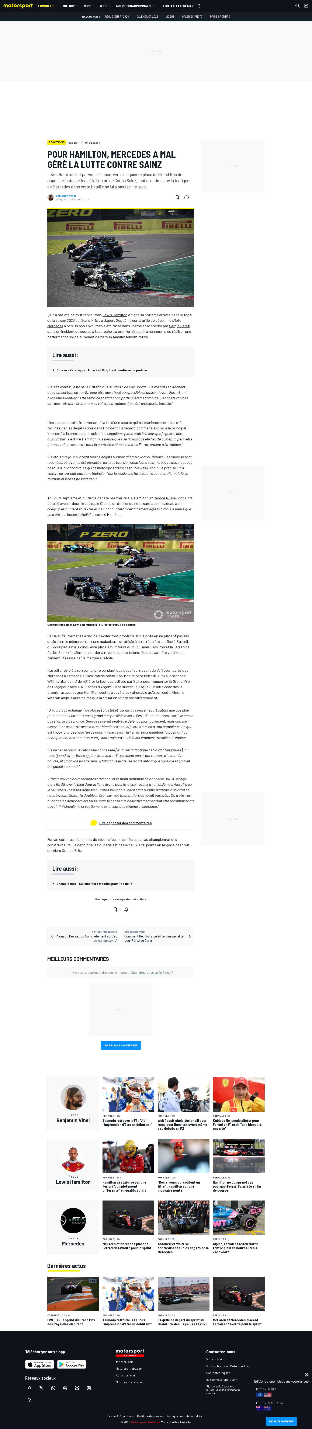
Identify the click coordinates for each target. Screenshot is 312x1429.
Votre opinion (214, 1359)
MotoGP (69, 6)
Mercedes (55, 325)
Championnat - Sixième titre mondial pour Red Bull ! (94, 884)
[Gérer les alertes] (126, 909)
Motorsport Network (145, 1422)
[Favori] (177, 197)
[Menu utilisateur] (306, 6)
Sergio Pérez (179, 325)
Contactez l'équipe (218, 1373)
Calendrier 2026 (147, 16)
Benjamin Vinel (65, 195)
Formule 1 (45, 6)
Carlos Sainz (57, 652)
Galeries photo (192, 16)
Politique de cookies (150, 1416)
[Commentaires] (187, 197)
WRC (87, 6)
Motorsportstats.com (130, 1382)
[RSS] (29, 1400)
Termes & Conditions (120, 1416)
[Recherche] (297, 6)
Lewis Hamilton (115, 314)
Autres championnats (133, 6)
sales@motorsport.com (221, 1379)
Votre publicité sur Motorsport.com (228, 1366)
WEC (103, 6)
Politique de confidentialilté (184, 1416)
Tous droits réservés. (176, 1422)
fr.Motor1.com (125, 1362)
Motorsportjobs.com (129, 1368)
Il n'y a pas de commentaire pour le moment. (121, 972)
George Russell (165, 498)
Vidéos (170, 16)
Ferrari (174, 392)
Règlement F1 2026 (117, 16)
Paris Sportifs (220, 16)
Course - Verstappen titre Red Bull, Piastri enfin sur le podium (102, 370)
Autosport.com (126, 1375)
